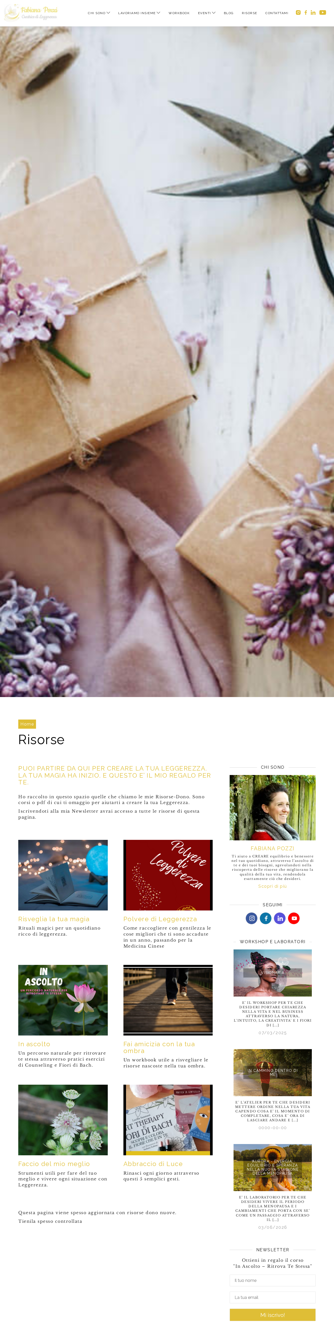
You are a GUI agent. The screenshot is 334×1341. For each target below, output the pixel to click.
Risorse (249, 13)
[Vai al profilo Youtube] (294, 918)
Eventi (204, 13)
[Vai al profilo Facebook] (306, 13)
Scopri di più (272, 886)
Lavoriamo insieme (137, 13)
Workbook (179, 13)
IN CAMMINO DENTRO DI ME (273, 1072)
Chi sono (96, 13)
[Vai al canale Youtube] (322, 13)
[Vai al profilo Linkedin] (313, 13)
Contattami (276, 13)
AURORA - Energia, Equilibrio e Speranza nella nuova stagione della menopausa (273, 1167)
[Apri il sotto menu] (108, 12)
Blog (229, 13)
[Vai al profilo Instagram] (298, 13)
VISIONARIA (272, 973)
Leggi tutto (273, 951)
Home (27, 724)
